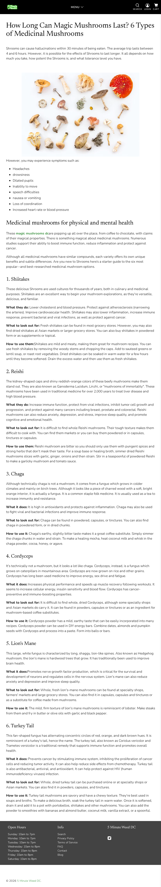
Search (62, 834)
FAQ (60, 846)
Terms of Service (68, 842)
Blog (60, 855)
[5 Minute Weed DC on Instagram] (109, 839)
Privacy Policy (66, 838)
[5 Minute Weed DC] (12, 7)
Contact (62, 851)
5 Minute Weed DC (29, 881)
